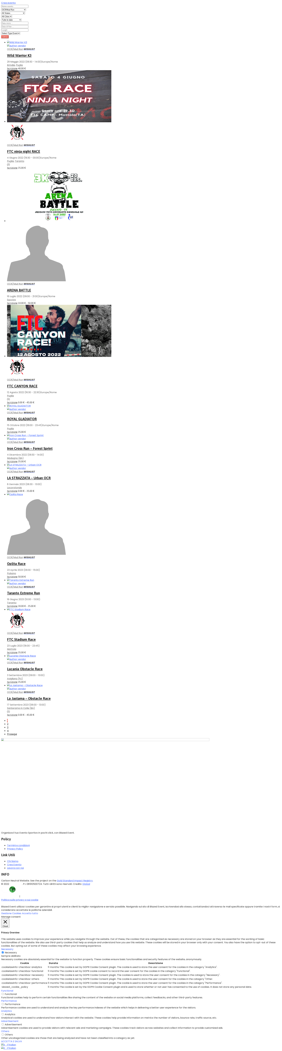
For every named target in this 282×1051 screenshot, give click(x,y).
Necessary (11, 952)
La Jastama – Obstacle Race (29, 698)
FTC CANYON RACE (22, 386)
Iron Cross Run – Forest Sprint (30, 448)
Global (86, 884)
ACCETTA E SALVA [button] (11, 1041)
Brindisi (11, 65)
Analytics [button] (6, 1011)
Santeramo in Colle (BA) (21, 708)
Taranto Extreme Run (23, 593)
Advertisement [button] (10, 1021)
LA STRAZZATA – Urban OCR (29, 478)
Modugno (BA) (15, 458)
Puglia (19, 65)
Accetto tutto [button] (30, 913)
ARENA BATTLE (19, 290)
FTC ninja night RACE (23, 151)
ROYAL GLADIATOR (22, 419)
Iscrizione (12, 68)
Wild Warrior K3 (19, 55)
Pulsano (11, 573)
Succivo (11, 299)
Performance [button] (9, 1001)
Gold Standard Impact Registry (75, 880)
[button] (8, 3)
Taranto (19, 161)
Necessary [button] (7, 949)
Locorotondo (14, 487)
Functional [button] (7, 990)
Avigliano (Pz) (15, 678)
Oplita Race (16, 564)
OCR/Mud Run (15, 49)
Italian (12, 1044)
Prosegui (12, 734)
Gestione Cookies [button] (11, 913)
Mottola (11, 649)
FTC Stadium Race (21, 639)
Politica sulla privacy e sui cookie (19, 900)
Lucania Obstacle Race (25, 669)
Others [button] (5, 1031)
